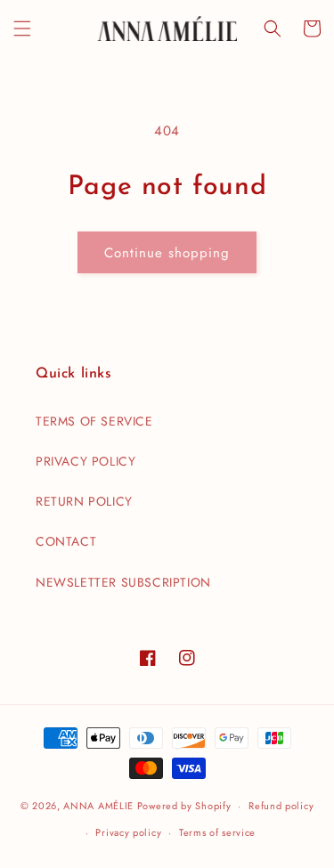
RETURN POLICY (84, 501)
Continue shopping (167, 253)
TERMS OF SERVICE (94, 421)
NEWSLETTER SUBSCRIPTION (123, 582)
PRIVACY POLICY (85, 461)
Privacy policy (128, 832)
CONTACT (66, 541)
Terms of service (217, 832)
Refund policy (281, 806)
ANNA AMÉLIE (98, 806)
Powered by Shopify (184, 806)
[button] (22, 28)
